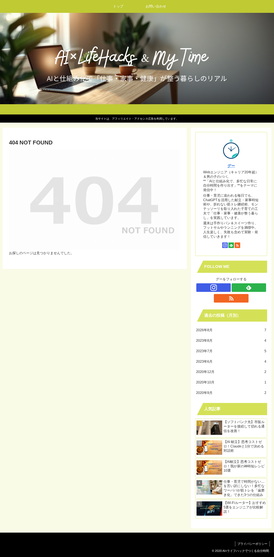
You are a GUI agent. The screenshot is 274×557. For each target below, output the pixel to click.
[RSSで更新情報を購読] (237, 245)
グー (231, 166)
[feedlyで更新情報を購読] (231, 245)
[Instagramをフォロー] (225, 245)
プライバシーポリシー (252, 543)
